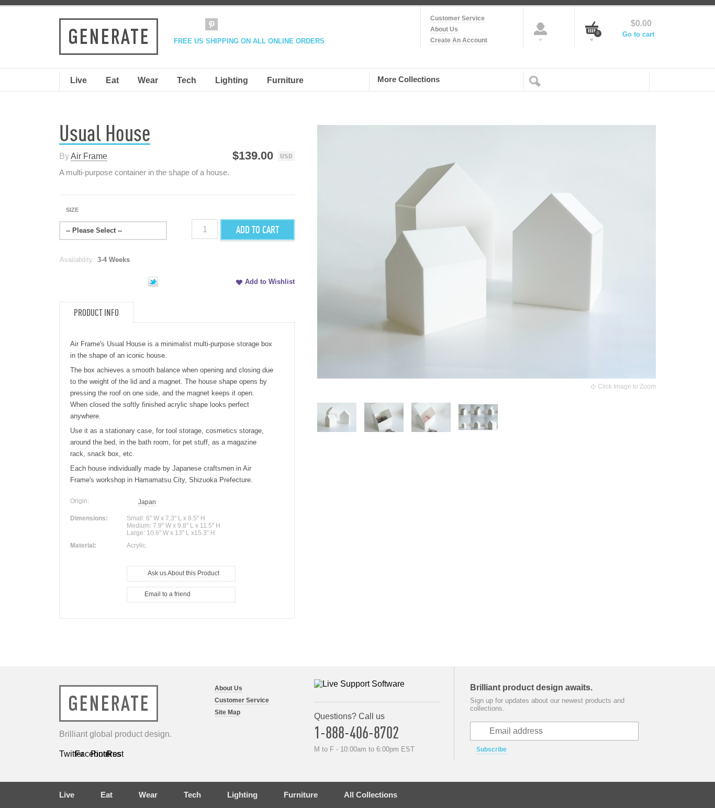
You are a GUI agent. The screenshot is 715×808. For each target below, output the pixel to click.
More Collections (408, 79)
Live (66, 794)
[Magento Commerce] (108, 36)
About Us (444, 29)
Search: (537, 80)
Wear (148, 794)
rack (76, 454)
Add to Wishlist (270, 282)
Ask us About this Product (183, 573)
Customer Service (457, 18)
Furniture (301, 794)
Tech (192, 794)
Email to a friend (167, 594)
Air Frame (89, 156)
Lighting (242, 794)
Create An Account (458, 40)
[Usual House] (336, 433)
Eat (106, 794)
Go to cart (638, 34)
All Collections (370, 794)
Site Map (227, 712)
